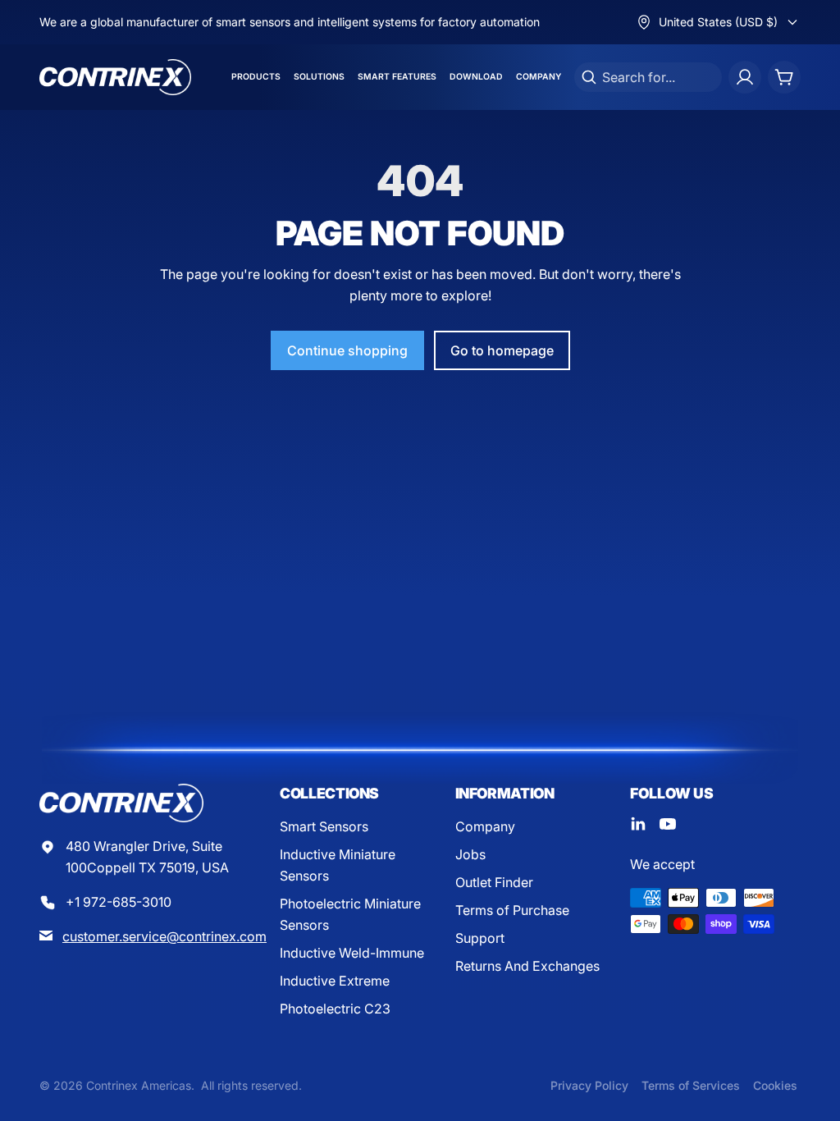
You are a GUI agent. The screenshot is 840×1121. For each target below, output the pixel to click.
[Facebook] (638, 824)
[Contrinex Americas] (115, 77)
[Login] (744, 77)
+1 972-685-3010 (118, 902)
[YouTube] (668, 824)
